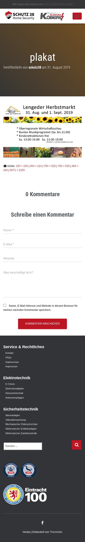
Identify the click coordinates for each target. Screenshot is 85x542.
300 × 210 (36, 166)
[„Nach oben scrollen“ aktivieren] (76, 533)
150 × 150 (22, 166)
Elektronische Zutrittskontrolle (21, 433)
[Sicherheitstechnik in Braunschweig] (37, 16)
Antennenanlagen (14, 397)
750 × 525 (50, 166)
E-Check (10, 384)
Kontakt (9, 353)
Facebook (42, 523)
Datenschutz (12, 362)
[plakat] (42, 130)
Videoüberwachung (15, 419)
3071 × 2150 (17, 170)
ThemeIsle (56, 532)
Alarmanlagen (12, 415)
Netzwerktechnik (14, 393)
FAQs (8, 357)
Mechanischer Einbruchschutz (21, 424)
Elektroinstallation (14, 388)
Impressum (11, 366)
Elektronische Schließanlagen (21, 428)
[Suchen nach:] (37, 449)
